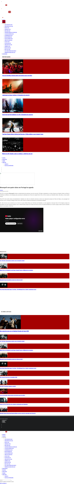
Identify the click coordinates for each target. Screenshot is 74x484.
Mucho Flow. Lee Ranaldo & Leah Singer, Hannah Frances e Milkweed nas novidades (16, 270)
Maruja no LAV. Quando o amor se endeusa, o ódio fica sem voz (17, 153)
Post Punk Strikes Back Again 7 (10, 50)
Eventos (3, 21)
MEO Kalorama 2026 (8, 451)
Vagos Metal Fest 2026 (9, 26)
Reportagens (4, 53)
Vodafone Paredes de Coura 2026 (11, 32)
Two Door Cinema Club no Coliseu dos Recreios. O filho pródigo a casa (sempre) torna (22, 134)
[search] (11, 480)
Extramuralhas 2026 (8, 35)
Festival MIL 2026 (8, 43)
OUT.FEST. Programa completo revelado (8, 386)
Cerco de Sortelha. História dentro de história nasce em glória (17, 75)
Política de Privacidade (9, 165)
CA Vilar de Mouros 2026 (9, 33)
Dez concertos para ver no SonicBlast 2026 (8, 377)
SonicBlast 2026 (8, 29)
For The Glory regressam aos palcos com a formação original (12, 260)
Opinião (3, 160)
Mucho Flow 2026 (8, 47)
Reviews (3, 157)
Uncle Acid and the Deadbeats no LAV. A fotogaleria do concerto (17, 114)
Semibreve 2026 (7, 46)
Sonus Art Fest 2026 (8, 44)
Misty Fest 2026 (7, 49)
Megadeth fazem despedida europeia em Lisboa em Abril (11, 279)
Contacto (6, 164)
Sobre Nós (4, 162)
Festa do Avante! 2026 (9, 38)
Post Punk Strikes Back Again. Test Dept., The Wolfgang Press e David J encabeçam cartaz (18, 289)
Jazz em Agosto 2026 (8, 24)
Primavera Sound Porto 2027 (10, 52)
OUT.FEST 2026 (7, 41)
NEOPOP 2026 (7, 27)
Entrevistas (4, 159)
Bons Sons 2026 (7, 30)
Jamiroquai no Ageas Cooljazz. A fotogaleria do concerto (15, 95)
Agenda (3, 20)
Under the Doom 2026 (8, 40)
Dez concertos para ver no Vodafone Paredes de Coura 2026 (14, 331)
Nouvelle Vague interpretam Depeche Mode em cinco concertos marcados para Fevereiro (18, 413)
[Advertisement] (34, 242)
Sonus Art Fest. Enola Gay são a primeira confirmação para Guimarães (14, 404)
